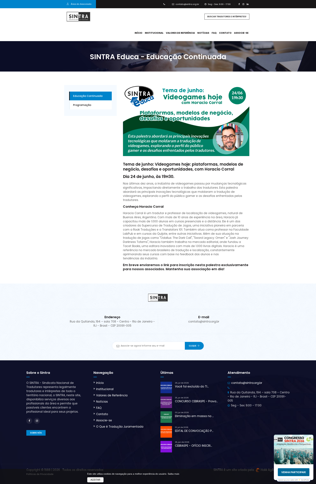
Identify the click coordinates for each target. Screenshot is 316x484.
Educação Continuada (88, 96)
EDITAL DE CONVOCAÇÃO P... (194, 431)
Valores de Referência (180, 33)
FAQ (214, 33)
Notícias (203, 33)
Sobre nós (36, 432)
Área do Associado (81, 4)
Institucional (154, 33)
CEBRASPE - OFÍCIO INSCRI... (193, 446)
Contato (225, 33)
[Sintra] (78, 16)
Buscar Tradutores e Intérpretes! (226, 16)
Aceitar (95, 479)
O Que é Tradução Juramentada (119, 427)
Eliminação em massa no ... (194, 416)
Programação (82, 105)
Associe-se (241, 33)
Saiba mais (173, 473)
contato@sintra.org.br (187, 4)
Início (138, 33)
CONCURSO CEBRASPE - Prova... (196, 401)
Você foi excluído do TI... (192, 386)
